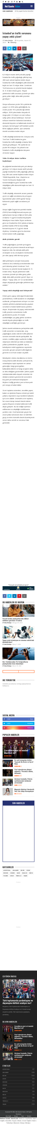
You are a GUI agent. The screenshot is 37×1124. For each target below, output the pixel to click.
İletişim (16, 1116)
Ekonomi (5, 873)
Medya (31, 873)
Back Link (14, 1118)
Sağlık (12, 875)
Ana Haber (15, 870)
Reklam (29, 1116)
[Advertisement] (18, 505)
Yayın (22, 1116)
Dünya (28, 870)
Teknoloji (13, 42)
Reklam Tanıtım (5, 1118)
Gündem (12, 873)
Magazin (24, 873)
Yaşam (25, 875)
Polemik (5, 875)
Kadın (18, 873)
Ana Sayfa (8, 1116)
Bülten (22, 870)
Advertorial (6, 870)
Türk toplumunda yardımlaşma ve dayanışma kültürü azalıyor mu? (18, 1001)
